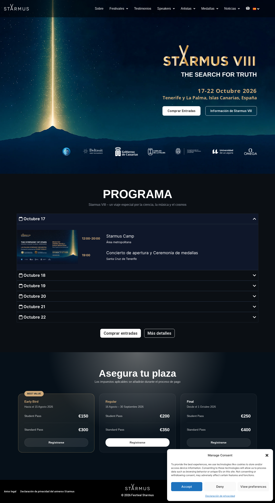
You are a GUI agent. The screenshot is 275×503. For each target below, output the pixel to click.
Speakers (164, 8)
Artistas (186, 8)
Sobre (99, 8)
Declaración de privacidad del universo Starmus (47, 491)
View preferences (253, 487)
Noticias (230, 8)
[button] (267, 455)
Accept (186, 487)
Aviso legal (10, 491)
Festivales (117, 8)
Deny (220, 487)
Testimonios (142, 8)
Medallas (207, 8)
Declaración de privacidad (220, 495)
